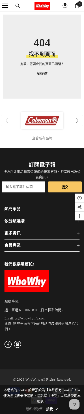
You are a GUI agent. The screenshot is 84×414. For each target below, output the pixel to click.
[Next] (77, 120)
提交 (65, 187)
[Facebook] (8, 344)
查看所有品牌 (42, 138)
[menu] (5, 5)
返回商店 (42, 73)
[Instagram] (17, 344)
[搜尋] (17, 6)
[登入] (65, 6)
